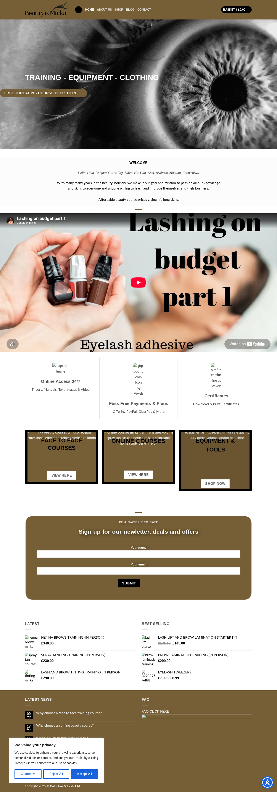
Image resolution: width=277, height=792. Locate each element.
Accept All (84, 774)
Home (89, 9)
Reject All (56, 774)
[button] (236, 9)
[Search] (78, 9)
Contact (144, 9)
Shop (119, 9)
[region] (56, 760)
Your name (138, 547)
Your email (138, 564)
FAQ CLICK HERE (155, 711)
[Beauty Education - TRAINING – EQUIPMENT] (46, 9)
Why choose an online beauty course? (65, 725)
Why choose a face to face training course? (69, 713)
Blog (130, 9)
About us (104, 9)
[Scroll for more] (138, 139)
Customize (28, 774)
